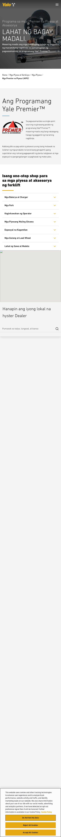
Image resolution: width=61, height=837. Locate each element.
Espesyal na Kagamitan (16, 229)
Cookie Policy (46, 812)
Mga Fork (9, 205)
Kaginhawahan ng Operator (18, 213)
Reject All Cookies (30, 825)
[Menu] (57, 4)
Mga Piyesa (37, 75)
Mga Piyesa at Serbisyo (20, 75)
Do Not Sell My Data (30, 818)
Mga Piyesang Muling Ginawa (19, 221)
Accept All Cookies (30, 832)
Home (4, 75)
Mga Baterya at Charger (16, 197)
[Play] (52, 59)
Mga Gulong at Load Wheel (18, 238)
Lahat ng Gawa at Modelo (17, 246)
